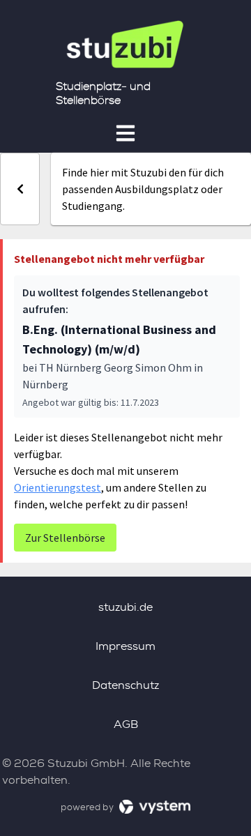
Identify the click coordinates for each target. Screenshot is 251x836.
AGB (126, 724)
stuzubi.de (125, 607)
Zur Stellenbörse (65, 538)
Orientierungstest (57, 487)
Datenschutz (125, 685)
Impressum (125, 646)
